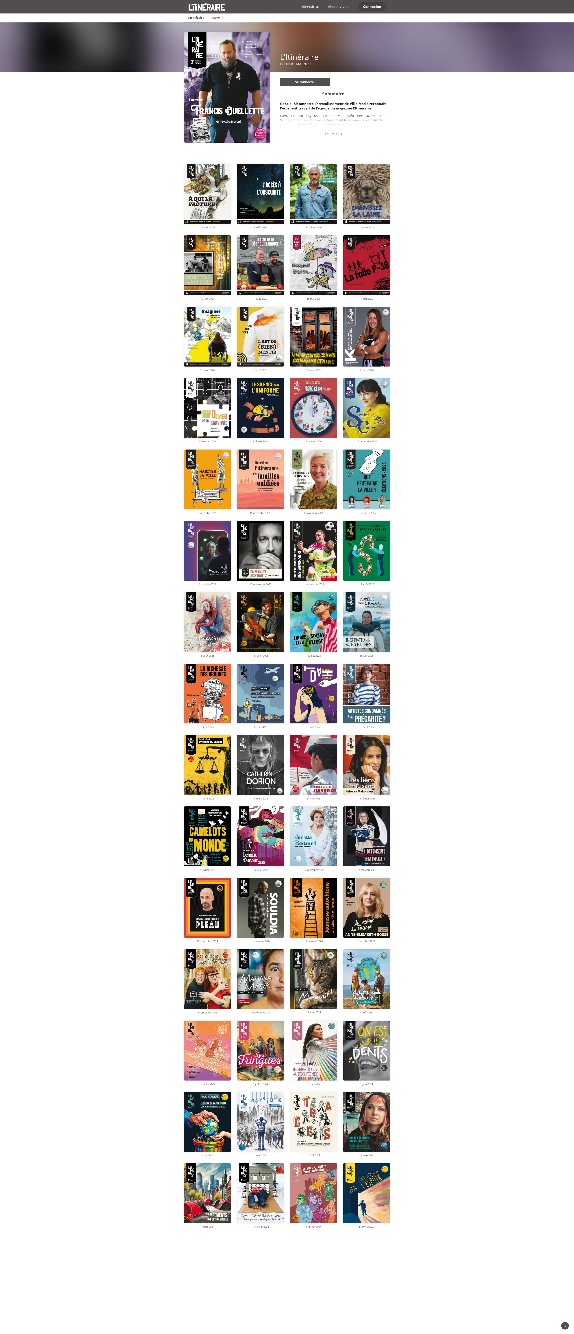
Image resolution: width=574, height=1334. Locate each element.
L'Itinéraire (196, 17)
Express (217, 17)
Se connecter (305, 82)
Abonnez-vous (339, 6)
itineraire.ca (311, 6)
